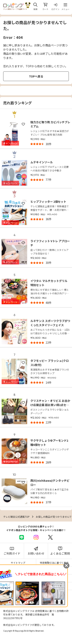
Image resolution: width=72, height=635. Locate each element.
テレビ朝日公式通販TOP (16, 516)
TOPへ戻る (36, 76)
